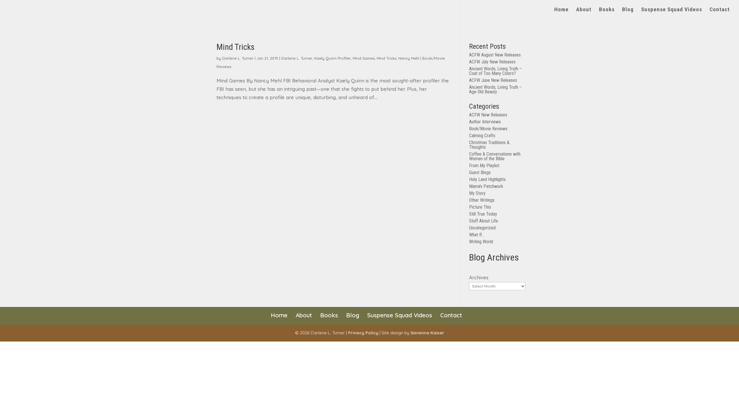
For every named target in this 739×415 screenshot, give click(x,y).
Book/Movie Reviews (488, 128)
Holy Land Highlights (487, 179)
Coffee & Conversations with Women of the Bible (494, 156)
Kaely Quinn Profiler (332, 58)
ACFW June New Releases (493, 80)
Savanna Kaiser (427, 332)
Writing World (481, 241)
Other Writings (481, 200)
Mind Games (364, 58)
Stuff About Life (483, 221)
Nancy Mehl (408, 58)
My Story (477, 193)
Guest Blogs (480, 172)
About (583, 10)
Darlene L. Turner (237, 58)
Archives (478, 277)
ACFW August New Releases (495, 55)
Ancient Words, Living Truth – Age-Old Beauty (495, 89)
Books (607, 10)
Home (561, 10)
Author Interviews (485, 121)
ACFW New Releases (488, 115)
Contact (720, 10)
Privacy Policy (363, 332)
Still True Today (483, 214)
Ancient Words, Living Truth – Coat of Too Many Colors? (495, 71)
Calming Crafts (482, 135)
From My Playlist (484, 165)
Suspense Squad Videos (671, 10)
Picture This (480, 207)
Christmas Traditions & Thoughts (489, 145)
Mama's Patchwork (486, 186)
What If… (476, 234)
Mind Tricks (236, 47)
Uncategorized (482, 228)
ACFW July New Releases (492, 62)
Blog (628, 10)
